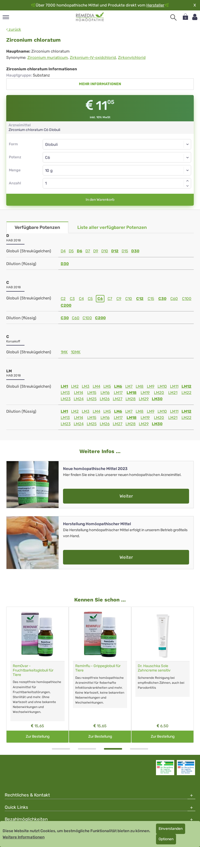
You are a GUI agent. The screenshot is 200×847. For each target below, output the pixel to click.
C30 (162, 298)
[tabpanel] (37, 675)
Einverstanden (171, 828)
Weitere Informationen (24, 837)
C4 (81, 298)
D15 (125, 251)
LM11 (174, 386)
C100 (186, 298)
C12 (139, 298)
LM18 (131, 392)
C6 (100, 298)
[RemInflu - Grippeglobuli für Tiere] (100, 634)
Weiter (126, 496)
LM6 (118, 386)
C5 (90, 298)
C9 (118, 298)
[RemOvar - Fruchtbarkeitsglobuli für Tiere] (37, 634)
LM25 (92, 399)
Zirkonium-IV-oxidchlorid (93, 57)
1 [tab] (61, 749)
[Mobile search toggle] (173, 17)
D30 (135, 251)
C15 (151, 298)
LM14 (78, 392)
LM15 (91, 392)
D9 (95, 251)
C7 (110, 298)
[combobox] (117, 157)
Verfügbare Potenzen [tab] (37, 227)
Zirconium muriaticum (47, 57)
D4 (63, 251)
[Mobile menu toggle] (6, 17)
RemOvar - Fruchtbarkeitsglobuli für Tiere (33, 670)
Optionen (166, 839)
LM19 (145, 392)
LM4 (96, 386)
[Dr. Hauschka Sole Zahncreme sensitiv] (162, 634)
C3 (72, 298)
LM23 (66, 399)
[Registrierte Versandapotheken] (165, 767)
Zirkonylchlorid (132, 57)
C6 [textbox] (47, 157)
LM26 (105, 399)
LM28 (131, 399)
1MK (64, 352)
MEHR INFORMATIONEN (100, 84)
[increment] (187, 180)
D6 (79, 251)
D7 (87, 251)
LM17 (118, 392)
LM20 (159, 392)
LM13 (65, 392)
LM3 (85, 386)
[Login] (194, 17)
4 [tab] (139, 749)
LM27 (117, 399)
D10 (104, 251)
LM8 (139, 386)
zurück (14, 29)
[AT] (90, 17)
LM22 (186, 392)
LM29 (144, 399)
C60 (174, 298)
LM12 (186, 386)
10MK (75, 352)
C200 (66, 305)
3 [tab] (113, 749)
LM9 (150, 386)
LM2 (75, 386)
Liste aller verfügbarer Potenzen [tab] (112, 227)
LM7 (129, 386)
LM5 (107, 386)
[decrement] (187, 186)
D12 (114, 251)
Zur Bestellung (37, 736)
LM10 (162, 386)
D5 (71, 251)
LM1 (64, 386)
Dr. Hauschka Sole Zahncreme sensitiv (154, 668)
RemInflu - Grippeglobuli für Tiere (98, 668)
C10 (128, 298)
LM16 (105, 392)
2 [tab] (87, 749)
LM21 (172, 392)
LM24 (79, 399)
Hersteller (155, 5)
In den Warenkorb (100, 199)
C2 (63, 298)
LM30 (157, 399)
